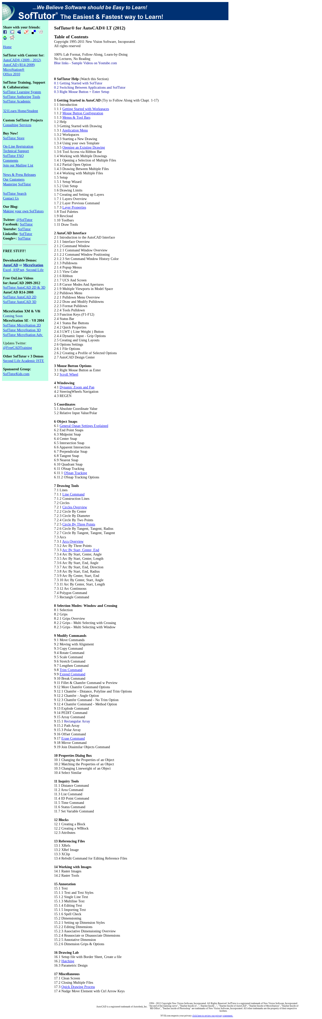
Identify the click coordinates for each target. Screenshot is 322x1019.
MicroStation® (13, 70)
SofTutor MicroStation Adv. (23, 335)
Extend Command (72, 674)
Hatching (67, 961)
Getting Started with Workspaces (85, 109)
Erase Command (73, 738)
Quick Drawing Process (78, 987)
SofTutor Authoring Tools (21, 97)
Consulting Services (17, 125)
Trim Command (71, 670)
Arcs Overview (73, 541)
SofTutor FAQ (13, 156)
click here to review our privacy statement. (212, 1015)
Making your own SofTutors (23, 211)
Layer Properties (74, 207)
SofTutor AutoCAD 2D (19, 297)
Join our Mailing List (18, 165)
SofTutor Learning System (22, 92)
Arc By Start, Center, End (80, 550)
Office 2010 (11, 74)
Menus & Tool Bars (76, 117)
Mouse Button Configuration (82, 113)
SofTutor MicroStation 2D (22, 325)
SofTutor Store (13, 138)
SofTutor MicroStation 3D (22, 330)
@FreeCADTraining (17, 348)
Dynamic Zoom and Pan (77, 387)
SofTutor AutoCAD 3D (19, 302)
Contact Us (11, 198)
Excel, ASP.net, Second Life (23, 270)
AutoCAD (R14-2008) (19, 65)
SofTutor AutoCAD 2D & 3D (24, 287)
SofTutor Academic (17, 101)
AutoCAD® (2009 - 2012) (22, 60)
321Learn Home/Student (20, 111)
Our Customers (13, 179)
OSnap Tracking (75, 473)
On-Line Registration (18, 146)
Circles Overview (74, 507)
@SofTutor (24, 220)
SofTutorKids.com (16, 374)
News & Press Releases (19, 175)
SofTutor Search (14, 193)
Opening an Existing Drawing (83, 147)
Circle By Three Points (78, 524)
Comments (10, 160)
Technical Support (16, 151)
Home (7, 47)
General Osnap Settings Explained (84, 426)
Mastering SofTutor (17, 184)
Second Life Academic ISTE (23, 361)
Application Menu (75, 130)
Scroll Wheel (69, 374)
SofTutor (26, 224)
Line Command (73, 494)
